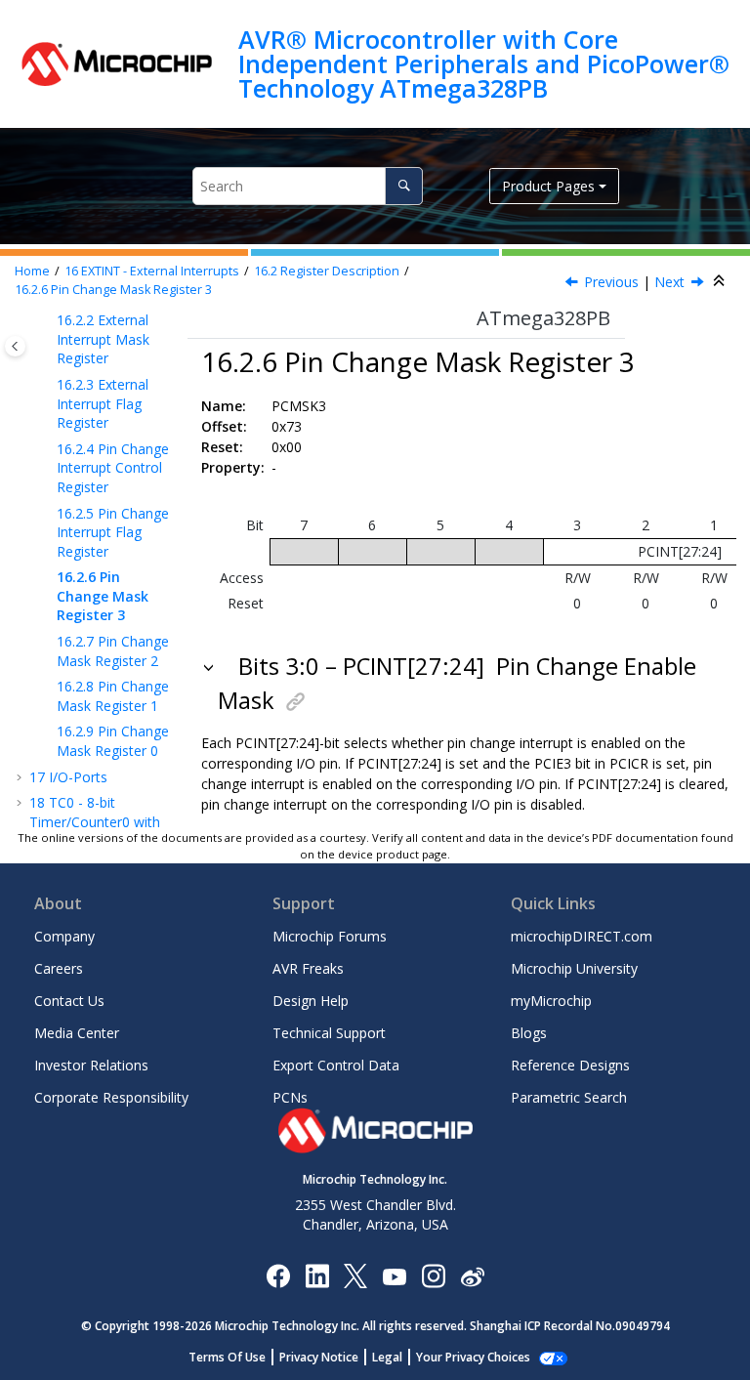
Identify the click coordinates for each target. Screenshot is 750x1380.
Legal (387, 1357)
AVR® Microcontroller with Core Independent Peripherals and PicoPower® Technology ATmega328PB (483, 64)
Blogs (529, 1033)
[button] (49, 320)
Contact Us (69, 1000)
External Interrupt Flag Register (102, 403)
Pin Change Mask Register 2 (113, 651)
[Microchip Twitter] (355, 1275)
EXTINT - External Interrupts (151, 271)
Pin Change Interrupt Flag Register (113, 532)
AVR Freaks (308, 968)
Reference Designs (570, 1065)
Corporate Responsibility (111, 1097)
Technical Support (329, 1033)
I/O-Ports (68, 777)
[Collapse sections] (721, 281)
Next (669, 281)
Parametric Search (569, 1097)
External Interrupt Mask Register (103, 339)
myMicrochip (551, 1000)
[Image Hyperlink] (394, 1275)
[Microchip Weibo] (472, 1275)
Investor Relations (91, 1065)
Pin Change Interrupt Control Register (113, 467)
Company (64, 936)
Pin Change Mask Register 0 (113, 741)
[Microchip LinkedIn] (317, 1275)
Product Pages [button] (548, 186)
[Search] (404, 186)
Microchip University (574, 968)
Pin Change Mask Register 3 (113, 289)
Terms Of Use (227, 1357)
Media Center (76, 1033)
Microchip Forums (329, 936)
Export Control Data (335, 1065)
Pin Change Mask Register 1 (113, 696)
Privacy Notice (318, 1357)
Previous (611, 281)
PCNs (290, 1097)
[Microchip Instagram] (433, 1275)
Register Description (326, 271)
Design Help (310, 1000)
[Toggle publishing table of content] (15, 346)
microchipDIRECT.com (581, 936)
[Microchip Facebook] (278, 1275)
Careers (58, 968)
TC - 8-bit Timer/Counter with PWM (94, 821)
